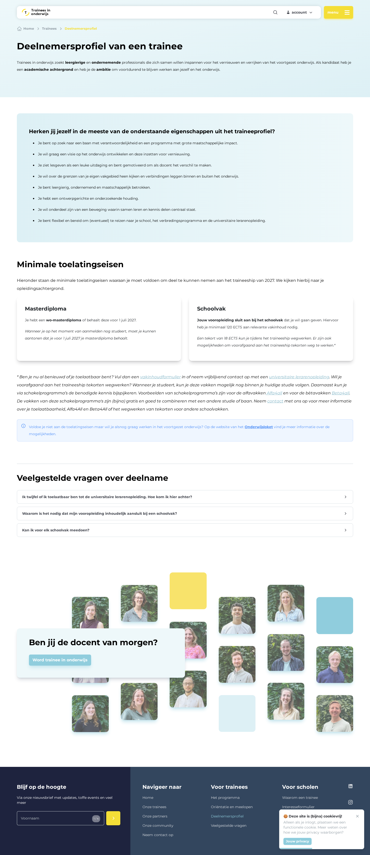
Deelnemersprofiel (227, 816)
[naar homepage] (36, 12)
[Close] (357, 816)
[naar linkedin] (350, 787)
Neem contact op (157, 835)
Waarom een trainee (300, 797)
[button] (300, 12)
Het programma (225, 797)
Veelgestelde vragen (228, 825)
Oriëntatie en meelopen (232, 807)
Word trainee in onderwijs (60, 660)
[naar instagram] (350, 803)
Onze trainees (154, 807)
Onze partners (154, 816)
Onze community (157, 825)
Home (147, 797)
